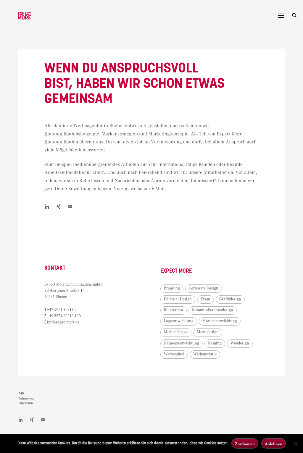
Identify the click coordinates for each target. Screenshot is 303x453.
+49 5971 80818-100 (64, 316)
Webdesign (240, 343)
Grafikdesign (230, 299)
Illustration (173, 310)
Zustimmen (245, 443)
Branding (172, 288)
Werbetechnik (205, 354)
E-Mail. (159, 188)
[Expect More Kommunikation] (24, 16)
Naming (215, 343)
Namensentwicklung (181, 343)
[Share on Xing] (59, 206)
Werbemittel (174, 354)
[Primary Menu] (280, 15)
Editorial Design (178, 299)
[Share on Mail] (70, 206)
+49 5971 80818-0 (62, 310)
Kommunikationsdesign (212, 310)
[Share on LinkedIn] (21, 420)
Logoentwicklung (179, 321)
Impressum (26, 403)
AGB (21, 393)
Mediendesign (176, 332)
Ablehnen (273, 443)
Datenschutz (26, 398)
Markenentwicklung (219, 321)
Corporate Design (203, 288)
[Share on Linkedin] (47, 206)
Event (205, 299)
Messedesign (208, 332)
